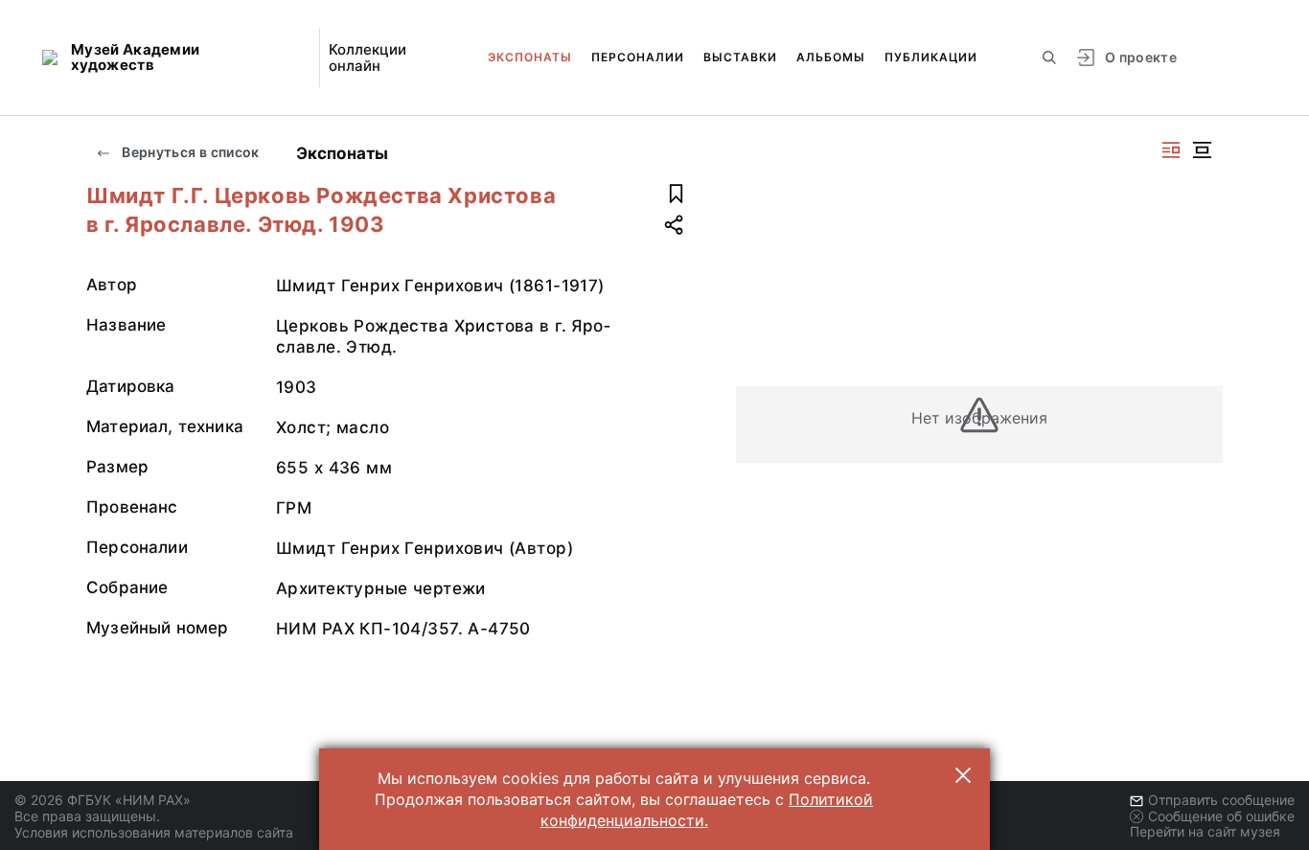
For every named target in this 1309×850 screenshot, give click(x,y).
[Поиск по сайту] (1049, 57)
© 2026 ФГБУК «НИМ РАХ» (102, 800)
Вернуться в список (189, 152)
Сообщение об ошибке (1221, 816)
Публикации (930, 57)
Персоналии (637, 57)
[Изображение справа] (1171, 150)
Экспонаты (530, 57)
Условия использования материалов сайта (153, 832)
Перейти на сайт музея (1205, 831)
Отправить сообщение (1221, 800)
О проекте (1141, 57)
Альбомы (830, 57)
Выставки (740, 57)
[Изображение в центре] (1201, 150)
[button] (963, 775)
